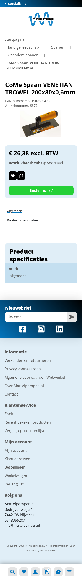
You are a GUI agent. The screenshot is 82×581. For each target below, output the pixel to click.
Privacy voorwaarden (23, 368)
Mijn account (16, 450)
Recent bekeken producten (28, 422)
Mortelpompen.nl (20, 503)
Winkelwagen (16, 475)
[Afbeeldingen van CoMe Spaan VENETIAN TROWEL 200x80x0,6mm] (41, 124)
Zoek (9, 413)
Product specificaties (22, 220)
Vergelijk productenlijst (24, 430)
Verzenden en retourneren (28, 360)
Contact (11, 394)
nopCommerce (48, 550)
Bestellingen (15, 467)
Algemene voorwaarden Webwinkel (35, 377)
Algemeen (14, 211)
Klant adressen (17, 458)
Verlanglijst (14, 484)
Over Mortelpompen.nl (24, 385)
